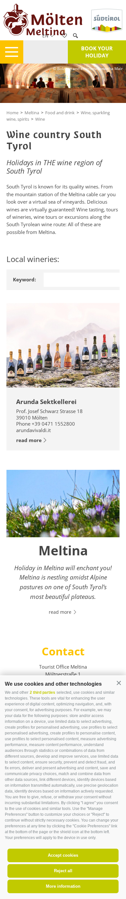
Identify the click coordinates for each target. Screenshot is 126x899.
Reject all (63, 870)
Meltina (32, 113)
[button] (118, 683)
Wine (40, 119)
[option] (63, 546)
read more (29, 440)
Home (12, 113)
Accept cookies (63, 855)
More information (63, 886)
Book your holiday (97, 52)
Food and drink (60, 113)
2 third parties (42, 692)
